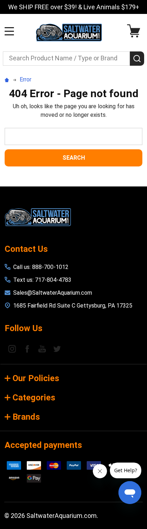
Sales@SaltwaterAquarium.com (52, 292)
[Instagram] (12, 348)
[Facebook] (27, 348)
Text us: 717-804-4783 (42, 279)
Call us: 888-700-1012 (41, 267)
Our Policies (35, 378)
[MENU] (9, 31)
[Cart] (135, 30)
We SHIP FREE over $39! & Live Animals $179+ (74, 7)
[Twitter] (57, 348)
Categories (33, 398)
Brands (26, 417)
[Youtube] (42, 348)
